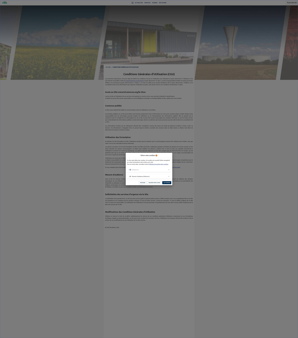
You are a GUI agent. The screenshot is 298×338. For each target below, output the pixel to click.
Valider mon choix (154, 182)
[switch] (128, 176)
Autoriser (167, 182)
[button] (149, 169)
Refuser (142, 182)
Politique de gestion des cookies (158, 164)
